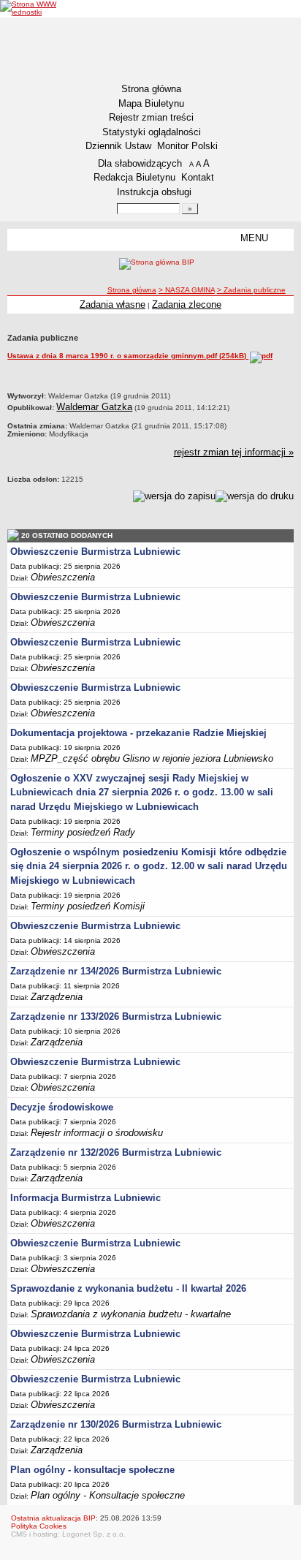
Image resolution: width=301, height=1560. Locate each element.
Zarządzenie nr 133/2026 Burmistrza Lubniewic (115, 1016)
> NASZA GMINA (187, 290)
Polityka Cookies (38, 1526)
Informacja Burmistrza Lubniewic (85, 1197)
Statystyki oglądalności (151, 131)
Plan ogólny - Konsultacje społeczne (108, 1495)
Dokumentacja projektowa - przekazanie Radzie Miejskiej (138, 732)
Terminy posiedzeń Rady (83, 832)
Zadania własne (112, 304)
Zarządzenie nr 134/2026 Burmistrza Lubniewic (115, 971)
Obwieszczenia (63, 577)
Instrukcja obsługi (154, 191)
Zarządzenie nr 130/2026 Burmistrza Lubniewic (115, 1424)
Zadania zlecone (186, 304)
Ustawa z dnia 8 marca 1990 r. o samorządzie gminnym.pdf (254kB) (127, 356)
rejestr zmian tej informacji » (234, 452)
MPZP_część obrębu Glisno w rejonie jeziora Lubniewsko (152, 758)
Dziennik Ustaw (118, 145)
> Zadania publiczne (251, 290)
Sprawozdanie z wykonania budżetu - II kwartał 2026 (128, 1288)
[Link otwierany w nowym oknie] (31, 8)
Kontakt (197, 177)
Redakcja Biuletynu (134, 177)
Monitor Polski (187, 145)
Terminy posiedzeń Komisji (88, 906)
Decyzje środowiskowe (61, 1107)
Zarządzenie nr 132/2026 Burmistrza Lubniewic (115, 1152)
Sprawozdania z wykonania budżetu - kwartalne (131, 1314)
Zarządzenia (57, 996)
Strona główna (151, 88)
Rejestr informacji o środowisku (97, 1132)
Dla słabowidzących (140, 163)
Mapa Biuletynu (151, 103)
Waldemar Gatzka (94, 406)
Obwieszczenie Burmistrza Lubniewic (95, 551)
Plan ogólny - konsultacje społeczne (92, 1469)
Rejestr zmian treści (151, 117)
